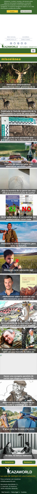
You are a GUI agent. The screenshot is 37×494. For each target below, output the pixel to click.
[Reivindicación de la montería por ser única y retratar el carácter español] (18, 314)
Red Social (11, 37)
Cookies (24, 492)
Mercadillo (11, 40)
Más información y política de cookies (17, 7)
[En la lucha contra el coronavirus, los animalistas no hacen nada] (18, 208)
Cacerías (25, 37)
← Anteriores (8, 462)
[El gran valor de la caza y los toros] (18, 420)
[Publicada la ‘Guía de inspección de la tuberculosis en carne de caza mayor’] (18, 102)
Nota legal (14, 492)
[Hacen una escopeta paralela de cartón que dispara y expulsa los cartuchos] (18, 367)
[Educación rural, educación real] (18, 261)
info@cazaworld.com (8, 481)
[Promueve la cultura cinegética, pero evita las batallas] (18, 234)
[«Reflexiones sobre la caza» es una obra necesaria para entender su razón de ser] (18, 287)
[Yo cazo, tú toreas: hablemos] (18, 446)
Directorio (25, 40)
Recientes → (29, 462)
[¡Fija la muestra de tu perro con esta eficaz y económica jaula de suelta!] (18, 181)
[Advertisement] (18, 25)
